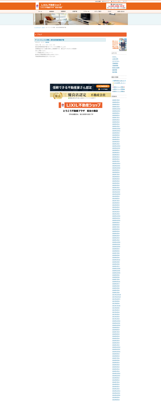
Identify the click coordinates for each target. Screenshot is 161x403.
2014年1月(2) (116, 388)
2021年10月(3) (116, 194)
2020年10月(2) (116, 220)
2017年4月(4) (116, 312)
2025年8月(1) (116, 115)
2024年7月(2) (116, 137)
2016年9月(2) (116, 327)
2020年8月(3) (116, 224)
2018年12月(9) (116, 268)
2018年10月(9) (116, 272)
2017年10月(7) (116, 299)
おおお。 (114, 56)
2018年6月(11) (116, 281)
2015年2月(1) (116, 369)
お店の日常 (115, 59)
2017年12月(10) (116, 294)
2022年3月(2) (116, 183)
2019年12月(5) (116, 242)
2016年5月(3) (116, 336)
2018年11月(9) (116, 270)
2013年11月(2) (116, 393)
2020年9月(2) (116, 222)
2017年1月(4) (116, 318)
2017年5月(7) (116, 310)
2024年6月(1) (116, 139)
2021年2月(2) (116, 211)
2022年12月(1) (116, 163)
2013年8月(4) (116, 399)
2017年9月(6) (116, 301)
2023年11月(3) (116, 148)
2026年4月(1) (116, 102)
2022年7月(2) (116, 174)
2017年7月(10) (116, 305)
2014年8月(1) (116, 380)
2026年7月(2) (116, 100)
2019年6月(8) (116, 255)
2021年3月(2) (116, 209)
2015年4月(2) (116, 364)
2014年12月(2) (116, 373)
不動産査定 (115, 63)
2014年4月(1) (116, 386)
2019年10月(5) (116, 246)
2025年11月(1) (116, 111)
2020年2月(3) (116, 237)
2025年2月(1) (116, 124)
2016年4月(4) (116, 338)
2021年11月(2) (116, 192)
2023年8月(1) (116, 150)
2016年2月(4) (116, 342)
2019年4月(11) (116, 259)
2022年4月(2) (116, 181)
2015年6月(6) (116, 360)
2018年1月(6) (116, 292)
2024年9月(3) (116, 132)
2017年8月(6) (116, 303)
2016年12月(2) (116, 321)
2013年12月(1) (116, 390)
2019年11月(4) (116, 244)
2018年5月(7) (116, 283)
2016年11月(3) (116, 323)
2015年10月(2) (116, 351)
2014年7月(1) (116, 382)
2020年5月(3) (116, 231)
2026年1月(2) (116, 106)
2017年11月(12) (116, 296)
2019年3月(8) (116, 262)
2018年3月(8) (116, 288)
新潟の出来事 (115, 67)
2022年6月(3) (116, 176)
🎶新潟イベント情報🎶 (118, 91)
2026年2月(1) (116, 104)
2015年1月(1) (116, 371)
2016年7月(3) (116, 331)
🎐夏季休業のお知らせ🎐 (119, 80)
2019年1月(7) (116, 266)
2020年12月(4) (116, 216)
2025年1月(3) (116, 126)
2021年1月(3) (116, 213)
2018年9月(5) (116, 275)
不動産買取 (115, 65)
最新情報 (47, 42)
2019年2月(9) (116, 264)
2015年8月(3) (116, 356)
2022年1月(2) (116, 187)
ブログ (43, 27)
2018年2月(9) (116, 290)
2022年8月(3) (116, 172)
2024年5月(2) (116, 141)
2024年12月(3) (116, 128)
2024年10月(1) (116, 130)
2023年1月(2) (116, 161)
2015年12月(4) (116, 347)
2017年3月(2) (116, 314)
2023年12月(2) (116, 146)
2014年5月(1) (116, 384)
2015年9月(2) (116, 353)
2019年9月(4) (116, 248)
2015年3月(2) (116, 366)
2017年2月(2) (116, 316)
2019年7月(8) (116, 253)
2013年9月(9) (116, 397)
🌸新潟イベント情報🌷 (118, 87)
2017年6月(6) (116, 307)
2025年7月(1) (116, 117)
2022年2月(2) (116, 185)
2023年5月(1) (116, 154)
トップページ (37, 27)
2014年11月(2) (116, 375)
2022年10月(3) (116, 168)
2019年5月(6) (116, 257)
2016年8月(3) (116, 329)
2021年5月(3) (116, 205)
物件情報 (114, 72)
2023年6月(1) (116, 152)
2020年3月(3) (116, 235)
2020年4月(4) (116, 233)
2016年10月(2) (116, 325)
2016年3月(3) (116, 340)
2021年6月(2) (116, 202)
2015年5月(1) (116, 362)
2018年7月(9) (116, 279)
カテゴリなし (115, 61)
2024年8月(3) (116, 135)
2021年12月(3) (116, 189)
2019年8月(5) (116, 251)
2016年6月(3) (116, 334)
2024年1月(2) (116, 143)
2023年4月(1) (116, 157)
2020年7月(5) (116, 227)
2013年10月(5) (116, 395)
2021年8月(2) (116, 198)
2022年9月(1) (116, 170)
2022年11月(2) (116, 165)
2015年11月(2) (116, 349)
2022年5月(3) (116, 178)
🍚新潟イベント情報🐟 (118, 89)
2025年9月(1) (116, 113)
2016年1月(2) (116, 345)
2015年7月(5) (116, 358)
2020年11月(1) (116, 218)
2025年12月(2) (116, 108)
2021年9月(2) (116, 196)
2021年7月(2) (116, 200)
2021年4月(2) (116, 207)
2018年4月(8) (116, 286)
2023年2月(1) (116, 159)
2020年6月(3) (116, 229)
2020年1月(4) (116, 240)
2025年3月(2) (116, 122)
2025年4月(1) (116, 119)
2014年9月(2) (116, 377)
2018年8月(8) (116, 277)
